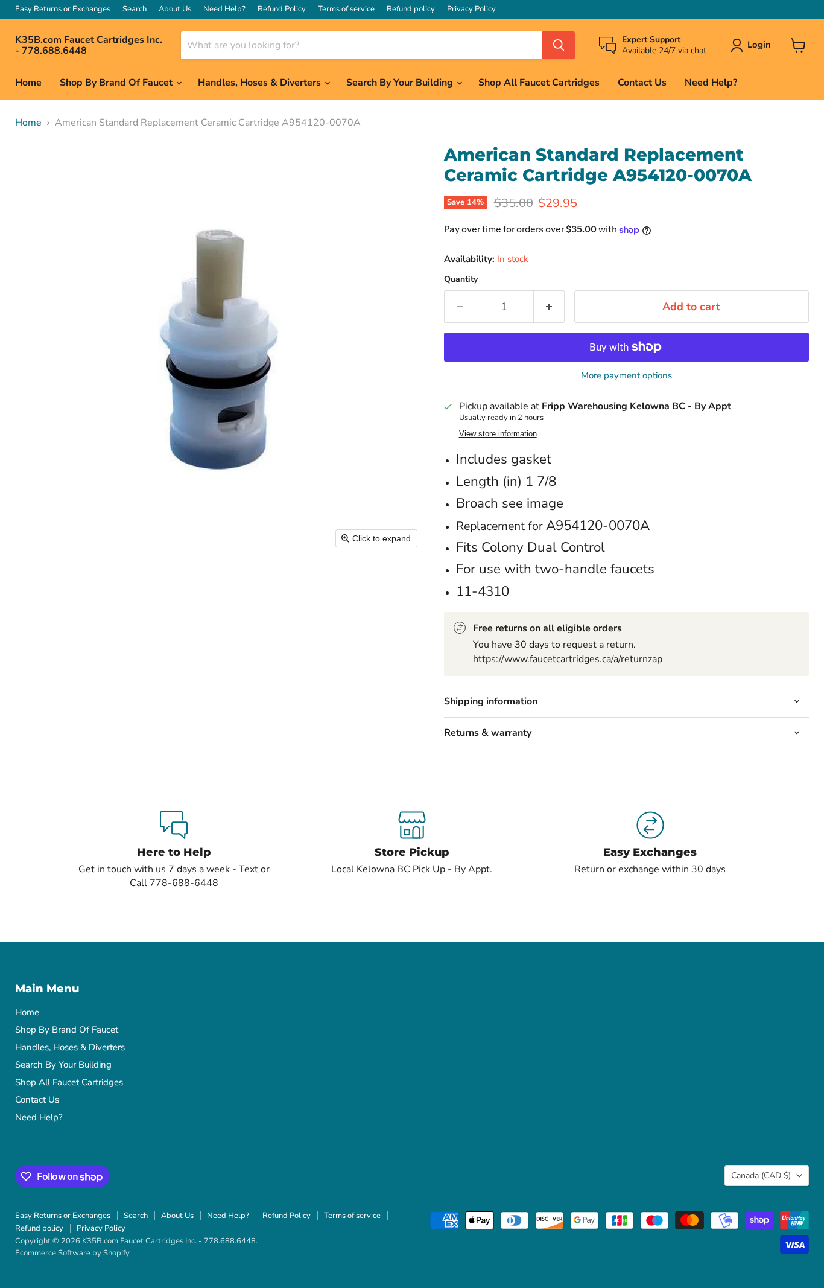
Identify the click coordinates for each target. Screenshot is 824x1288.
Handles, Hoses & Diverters (260, 82)
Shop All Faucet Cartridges (539, 82)
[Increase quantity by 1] (549, 307)
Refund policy (411, 9)
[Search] (558, 45)
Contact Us (642, 82)
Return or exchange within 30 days (650, 869)
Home (28, 82)
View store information (498, 434)
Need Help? (224, 9)
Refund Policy (282, 9)
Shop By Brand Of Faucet (117, 82)
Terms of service (346, 9)
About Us (175, 9)
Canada (761, 1175)
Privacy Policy (471, 9)
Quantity (461, 279)
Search (134, 9)
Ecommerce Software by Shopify (72, 1253)
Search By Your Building (400, 82)
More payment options (626, 376)
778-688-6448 (184, 883)
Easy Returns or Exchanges (62, 9)
